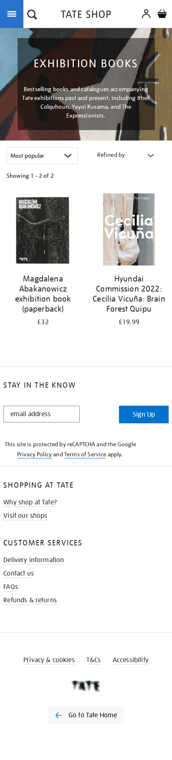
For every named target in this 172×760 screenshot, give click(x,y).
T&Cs (93, 660)
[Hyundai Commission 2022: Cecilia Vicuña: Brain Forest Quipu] (129, 231)
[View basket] (162, 15)
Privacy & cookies (49, 660)
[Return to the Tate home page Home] (86, 15)
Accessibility (131, 660)
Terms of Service (85, 454)
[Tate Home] (86, 686)
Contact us (18, 573)
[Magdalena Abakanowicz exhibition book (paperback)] (43, 231)
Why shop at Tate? (30, 502)
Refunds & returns (30, 600)
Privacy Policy (34, 454)
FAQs (10, 587)
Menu (13, 13)
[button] (32, 15)
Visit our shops (25, 516)
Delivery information (33, 560)
